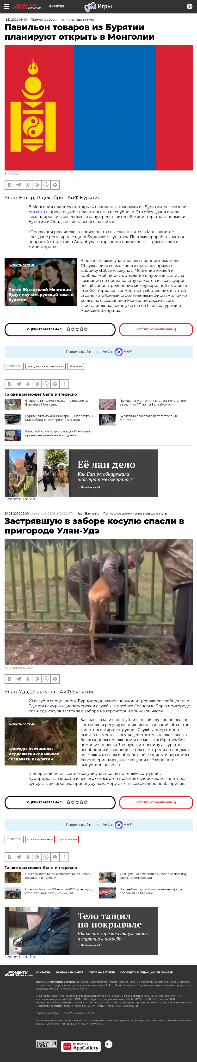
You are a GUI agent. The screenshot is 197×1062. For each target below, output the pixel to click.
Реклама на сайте (69, 972)
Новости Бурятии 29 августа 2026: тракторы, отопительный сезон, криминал (58, 891)
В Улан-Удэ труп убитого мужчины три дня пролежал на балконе (152, 891)
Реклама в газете (102, 972)
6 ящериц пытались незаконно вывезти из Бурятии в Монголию (56, 402)
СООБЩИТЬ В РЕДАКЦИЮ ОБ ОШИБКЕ (146, 972)
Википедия (13, 173)
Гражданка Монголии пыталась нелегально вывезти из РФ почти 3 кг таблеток (153, 402)
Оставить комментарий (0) (156, 329)
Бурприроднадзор (19, 667)
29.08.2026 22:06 (17, 513)
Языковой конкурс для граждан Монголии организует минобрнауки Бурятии (57, 433)
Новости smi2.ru (21, 499)
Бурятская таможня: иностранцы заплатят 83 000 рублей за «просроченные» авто (59, 418)
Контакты (43, 972)
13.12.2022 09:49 (16, 19)
